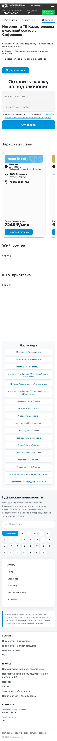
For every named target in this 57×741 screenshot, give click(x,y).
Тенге (10, 571)
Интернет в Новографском (28, 423)
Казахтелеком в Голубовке (28, 438)
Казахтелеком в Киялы (28, 460)
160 (28, 13)
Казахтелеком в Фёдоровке (28, 452)
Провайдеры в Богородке (28, 367)
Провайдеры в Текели (28, 445)
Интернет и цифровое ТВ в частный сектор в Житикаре (28, 375)
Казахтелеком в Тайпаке (28, 401)
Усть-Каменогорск (16, 592)
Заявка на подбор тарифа (16, 691)
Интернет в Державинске (28, 352)
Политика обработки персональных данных (24, 733)
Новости (6, 681)
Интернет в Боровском (28, 416)
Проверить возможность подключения (23, 669)
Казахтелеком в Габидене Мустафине (28, 482)
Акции (5, 686)
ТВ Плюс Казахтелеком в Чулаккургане (28, 384)
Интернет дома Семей (28, 408)
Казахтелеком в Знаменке (28, 359)
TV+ (4, 655)
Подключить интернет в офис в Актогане (28, 474)
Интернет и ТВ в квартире (10, 15)
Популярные (10, 533)
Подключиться (15, 70)
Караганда (12, 578)
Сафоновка (35, 6)
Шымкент (12, 599)
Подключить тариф (18, 232)
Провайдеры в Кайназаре (28, 467)
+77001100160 (10, 13)
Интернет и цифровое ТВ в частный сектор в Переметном (28, 392)
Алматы (11, 564)
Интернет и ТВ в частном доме (19, 645)
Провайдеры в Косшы (28, 430)
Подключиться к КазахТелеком (19, 696)
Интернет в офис (11, 650)
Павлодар (12, 585)
